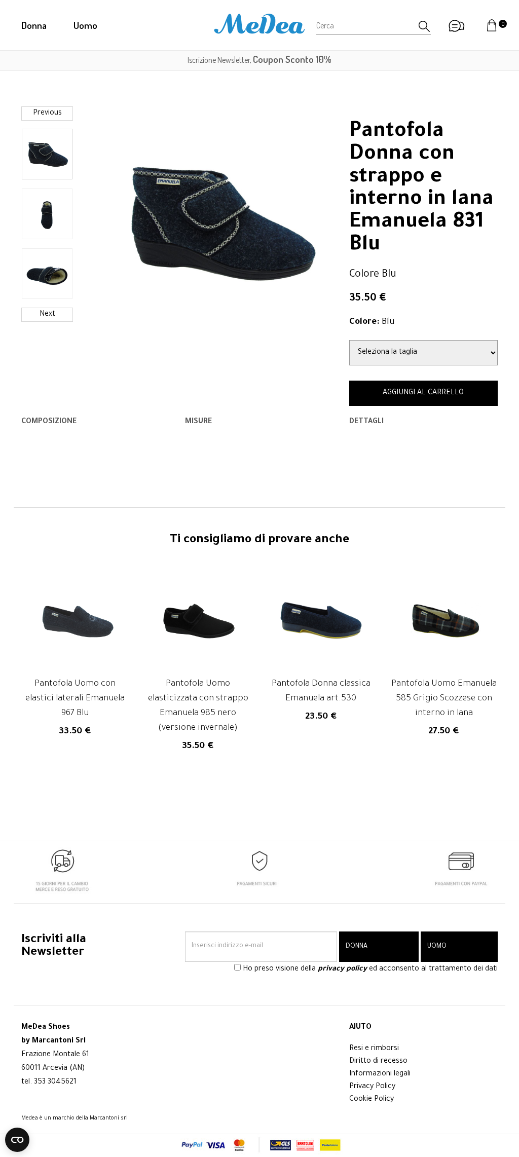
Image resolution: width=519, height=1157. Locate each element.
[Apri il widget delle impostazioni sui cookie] (17, 1140)
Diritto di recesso (378, 1062)
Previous (47, 113)
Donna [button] (34, 25)
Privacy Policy (372, 1087)
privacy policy (342, 969)
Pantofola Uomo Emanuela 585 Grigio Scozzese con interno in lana (444, 699)
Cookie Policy (371, 1100)
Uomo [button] (85, 25)
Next (47, 315)
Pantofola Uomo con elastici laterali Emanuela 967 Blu (75, 699)
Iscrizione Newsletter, (259, 60)
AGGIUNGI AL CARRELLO (423, 393)
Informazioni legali (380, 1074)
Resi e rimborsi (374, 1049)
